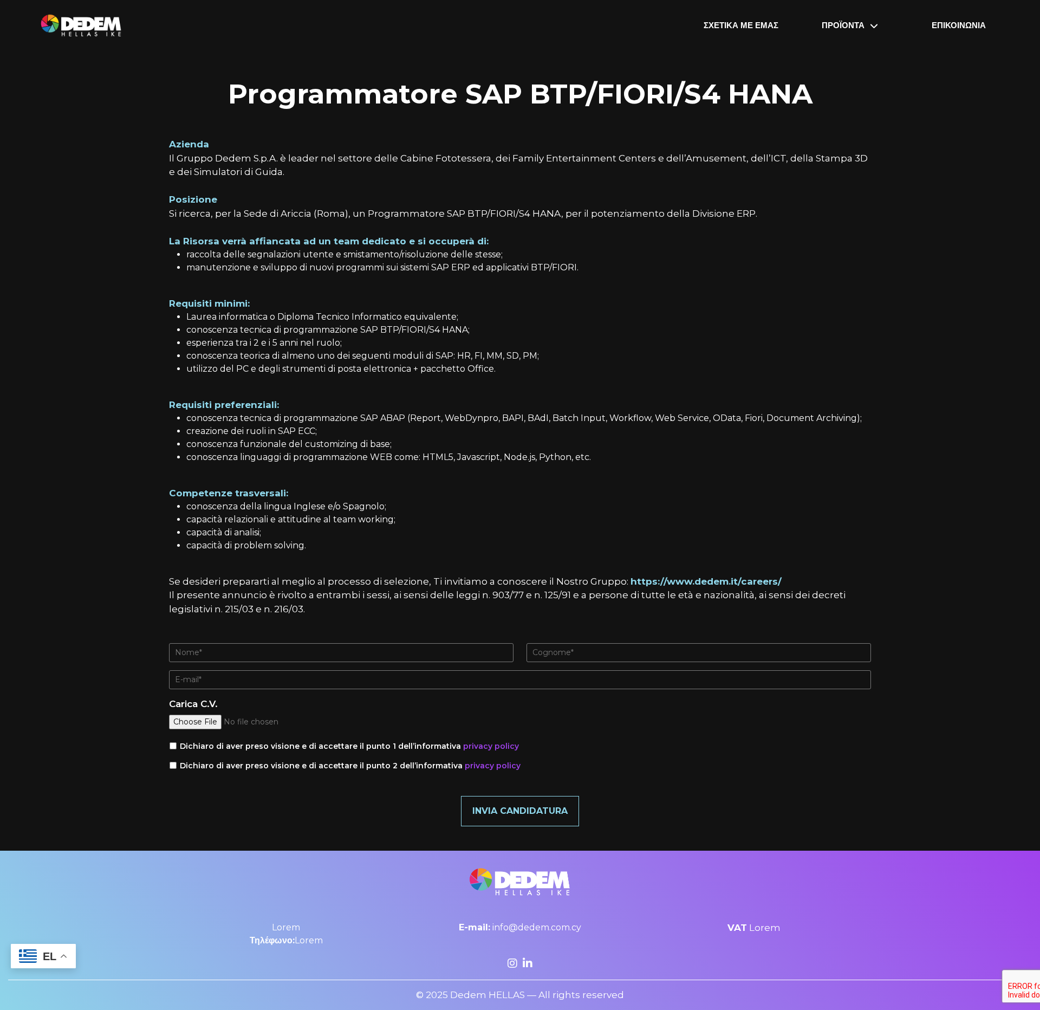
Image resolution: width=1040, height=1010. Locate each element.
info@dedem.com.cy (520, 927)
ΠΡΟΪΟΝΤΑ (843, 25)
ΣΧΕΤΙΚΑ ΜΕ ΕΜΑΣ (741, 25)
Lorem (286, 927)
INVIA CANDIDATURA (520, 811)
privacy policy (491, 746)
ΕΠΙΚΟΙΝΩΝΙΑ (959, 25)
